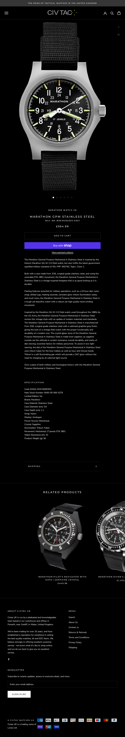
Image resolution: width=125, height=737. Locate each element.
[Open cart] (119, 13)
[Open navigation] (6, 13)
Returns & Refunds (78, 632)
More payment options (62, 252)
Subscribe (19, 694)
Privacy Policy (75, 642)
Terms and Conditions (79, 637)
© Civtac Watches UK (21, 720)
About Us (73, 622)
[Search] (112, 13)
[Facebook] (9, 659)
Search (72, 617)
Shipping (34, 466)
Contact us (74, 627)
